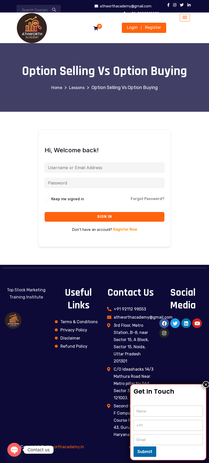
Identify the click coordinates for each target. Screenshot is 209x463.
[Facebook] (164, 323)
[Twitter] (175, 323)
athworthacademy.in (64, 446)
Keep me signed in (67, 199)
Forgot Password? (147, 199)
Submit (144, 451)
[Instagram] (164, 333)
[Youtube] (197, 323)
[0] (96, 28)
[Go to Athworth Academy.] (56, 87)
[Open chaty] (14, 450)
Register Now (125, 229)
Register (153, 27)
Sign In (104, 217)
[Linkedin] (186, 323)
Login (132, 27)
